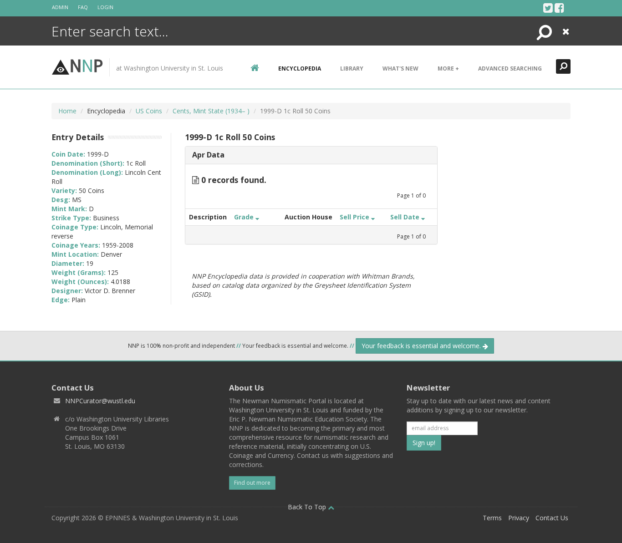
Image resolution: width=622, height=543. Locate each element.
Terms (492, 517)
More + (448, 68)
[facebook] (559, 7)
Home (67, 111)
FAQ (83, 7)
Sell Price (355, 217)
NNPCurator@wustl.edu (100, 400)
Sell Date (405, 217)
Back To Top (308, 506)
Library (351, 68)
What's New (400, 68)
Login (105, 7)
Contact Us (551, 517)
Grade (244, 217)
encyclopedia (299, 68)
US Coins (149, 111)
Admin (60, 7)
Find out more (252, 483)
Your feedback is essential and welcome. (422, 345)
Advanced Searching (510, 68)
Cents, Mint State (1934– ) (211, 111)
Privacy (518, 517)
